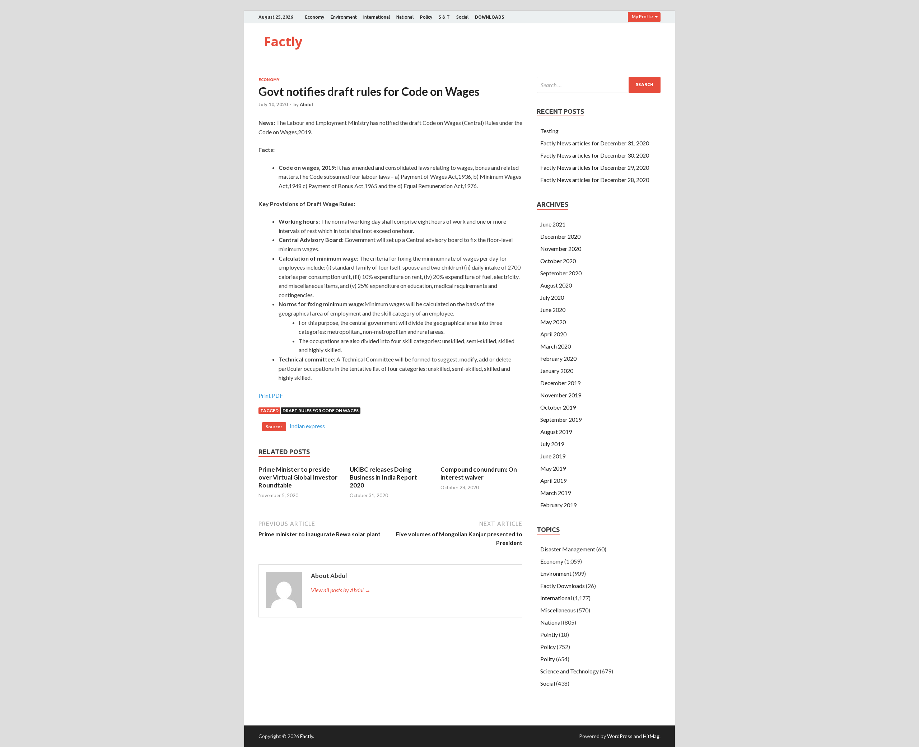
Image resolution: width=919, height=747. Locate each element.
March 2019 (555, 492)
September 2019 (561, 419)
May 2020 (553, 321)
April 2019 (553, 480)
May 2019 (553, 468)
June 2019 (552, 456)
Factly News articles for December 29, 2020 (594, 167)
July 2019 (552, 443)
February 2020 (558, 358)
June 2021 (552, 224)
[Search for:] (599, 85)
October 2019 (558, 407)
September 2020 (561, 273)
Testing (549, 130)
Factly (283, 41)
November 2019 (560, 395)
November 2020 (560, 248)
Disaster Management (567, 549)
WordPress (620, 736)
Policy (426, 17)
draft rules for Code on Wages (321, 410)
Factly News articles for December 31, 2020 (594, 143)
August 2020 (556, 285)
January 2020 (556, 370)
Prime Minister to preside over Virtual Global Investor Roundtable (297, 477)
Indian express (307, 425)
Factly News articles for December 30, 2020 (594, 155)
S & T (444, 17)
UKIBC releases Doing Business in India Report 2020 (383, 477)
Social (462, 17)
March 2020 (555, 346)
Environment (344, 17)
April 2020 (553, 334)
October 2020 (558, 260)
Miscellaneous (558, 610)
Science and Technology (569, 671)
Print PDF (270, 395)
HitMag (651, 736)
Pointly (549, 634)
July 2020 (552, 297)
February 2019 (558, 504)
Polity (547, 658)
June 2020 (552, 309)
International (376, 17)
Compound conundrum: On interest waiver (478, 473)
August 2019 (556, 431)
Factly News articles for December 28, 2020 (594, 179)
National (405, 17)
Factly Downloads (562, 585)
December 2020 (560, 236)
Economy (314, 17)
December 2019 (560, 382)
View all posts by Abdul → (340, 590)
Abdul (306, 104)
